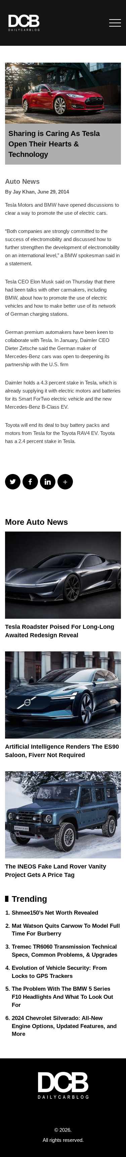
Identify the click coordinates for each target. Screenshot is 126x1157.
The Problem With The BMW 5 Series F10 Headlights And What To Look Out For (62, 997)
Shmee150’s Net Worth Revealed (55, 913)
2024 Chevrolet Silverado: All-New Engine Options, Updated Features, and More (64, 1026)
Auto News (22, 181)
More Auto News (36, 521)
